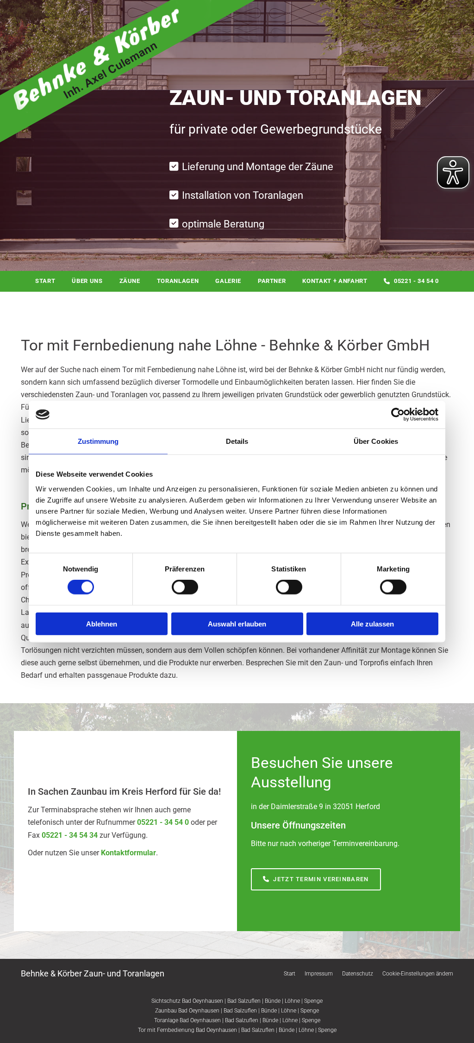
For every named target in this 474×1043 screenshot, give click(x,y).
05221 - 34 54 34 (70, 835)
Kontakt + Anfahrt (334, 280)
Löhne (292, 1001)
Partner (272, 280)
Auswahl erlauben (237, 623)
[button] (316, 879)
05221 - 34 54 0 (416, 280)
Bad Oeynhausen (202, 1001)
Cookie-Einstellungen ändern (417, 973)
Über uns (87, 280)
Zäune (129, 280)
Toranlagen (178, 280)
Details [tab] (237, 441)
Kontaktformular (128, 852)
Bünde (273, 1001)
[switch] (185, 587)
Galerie (228, 280)
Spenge (313, 1001)
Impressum (319, 973)
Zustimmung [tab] (98, 441)
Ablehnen (101, 623)
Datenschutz (357, 973)
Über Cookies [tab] (376, 441)
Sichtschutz (166, 1001)
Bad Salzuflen (244, 1001)
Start (45, 280)
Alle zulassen (372, 623)
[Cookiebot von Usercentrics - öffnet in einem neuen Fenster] (397, 415)
